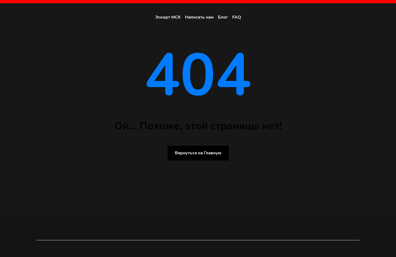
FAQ (236, 17)
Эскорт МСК (168, 17)
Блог (223, 17)
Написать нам (199, 17)
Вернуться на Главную (198, 153)
